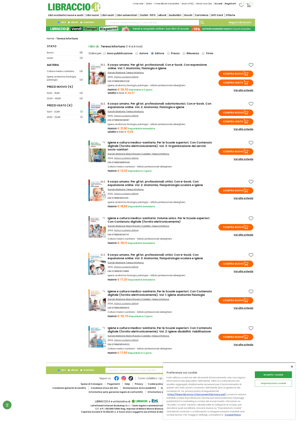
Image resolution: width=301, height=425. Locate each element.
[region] (229, 390)
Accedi (218, 3)
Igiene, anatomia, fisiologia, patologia (65, 78)
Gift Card (217, 15)
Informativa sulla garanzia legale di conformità (116, 391)
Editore (159, 53)
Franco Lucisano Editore (126, 76)
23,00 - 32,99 (65, 117)
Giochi (188, 15)
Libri (62, 22)
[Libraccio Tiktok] (130, 380)
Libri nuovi (92, 15)
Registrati (230, 3)
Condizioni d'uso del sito (104, 387)
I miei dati (138, 3)
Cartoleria (201, 15)
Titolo (209, 53)
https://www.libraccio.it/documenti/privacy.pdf (196, 394)
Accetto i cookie (273, 374)
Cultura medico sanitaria (65, 71)
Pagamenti (113, 383)
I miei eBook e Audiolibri (167, 3)
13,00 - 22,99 (65, 111)
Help (127, 383)
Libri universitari (127, 15)
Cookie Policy (233, 414)
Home (50, 38)
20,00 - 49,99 (65, 98)
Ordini (149, 3)
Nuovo (65, 52)
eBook (162, 15)
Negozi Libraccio (239, 22)
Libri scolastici (65, 15)
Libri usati (108, 15)
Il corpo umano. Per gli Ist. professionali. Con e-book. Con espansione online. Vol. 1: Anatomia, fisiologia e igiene (157, 66)
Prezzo (175, 53)
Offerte (230, 15)
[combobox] (152, 22)
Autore (143, 53)
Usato (65, 57)
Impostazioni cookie (273, 383)
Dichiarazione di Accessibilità (139, 387)
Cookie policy (155, 383)
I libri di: (93, 46)
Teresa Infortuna (135, 72)
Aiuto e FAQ (187, 3)
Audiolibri (175, 15)
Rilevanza (193, 53)
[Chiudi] (292, 367)
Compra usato (233, 82)
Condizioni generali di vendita (69, 387)
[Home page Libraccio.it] (74, 10)
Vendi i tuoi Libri (204, 3)
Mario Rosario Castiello (138, 153)
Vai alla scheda (243, 90)
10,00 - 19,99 (65, 93)
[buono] (150, 28)
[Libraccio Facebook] (116, 380)
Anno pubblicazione (120, 53)
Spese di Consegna (91, 383)
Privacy (139, 383)
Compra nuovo (233, 73)
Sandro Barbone (116, 72)
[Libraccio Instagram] (123, 380)
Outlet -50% (148, 15)
